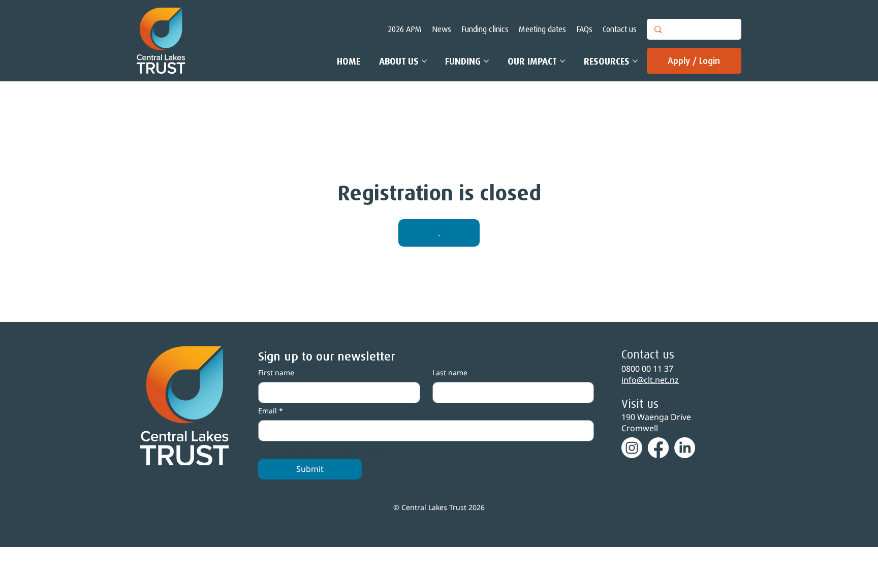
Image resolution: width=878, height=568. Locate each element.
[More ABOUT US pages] (424, 61)
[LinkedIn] (684, 447)
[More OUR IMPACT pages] (562, 61)
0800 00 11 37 (647, 368)
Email (270, 410)
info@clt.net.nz (650, 379)
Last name (449, 372)
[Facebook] (658, 447)
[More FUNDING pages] (486, 61)
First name (276, 372)
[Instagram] (631, 447)
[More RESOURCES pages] (635, 61)
